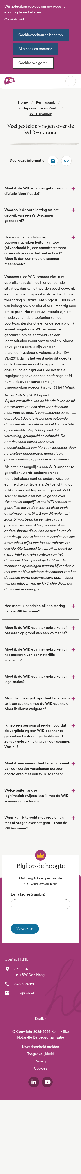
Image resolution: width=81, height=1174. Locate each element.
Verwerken (24, 928)
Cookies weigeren (33, 63)
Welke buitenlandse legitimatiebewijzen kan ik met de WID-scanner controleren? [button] (37, 796)
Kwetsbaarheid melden (40, 1047)
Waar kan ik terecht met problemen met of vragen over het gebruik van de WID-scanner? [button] (35, 823)
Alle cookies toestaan (35, 49)
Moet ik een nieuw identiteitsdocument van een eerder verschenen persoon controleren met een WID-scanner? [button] (36, 769)
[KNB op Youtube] (47, 1082)
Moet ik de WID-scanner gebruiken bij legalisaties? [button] (36, 679)
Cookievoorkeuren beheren (40, 35)
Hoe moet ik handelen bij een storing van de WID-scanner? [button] (34, 608)
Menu (71, 81)
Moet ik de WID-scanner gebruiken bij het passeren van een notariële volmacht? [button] (36, 655)
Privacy (40, 1061)
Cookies (40, 1068)
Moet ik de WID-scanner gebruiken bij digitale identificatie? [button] (36, 191)
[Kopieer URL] (66, 161)
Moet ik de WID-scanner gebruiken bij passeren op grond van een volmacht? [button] (36, 630)
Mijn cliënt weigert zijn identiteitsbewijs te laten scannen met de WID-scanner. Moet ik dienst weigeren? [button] (37, 704)
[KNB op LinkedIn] (33, 1082)
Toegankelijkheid (40, 1054)
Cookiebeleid (14, 19)
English (40, 1018)
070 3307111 (24, 984)
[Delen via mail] (53, 161)
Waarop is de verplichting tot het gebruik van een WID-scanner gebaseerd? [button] (31, 215)
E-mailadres (28, 894)
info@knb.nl (24, 993)
